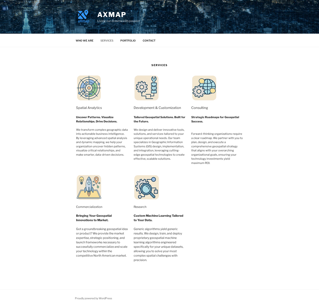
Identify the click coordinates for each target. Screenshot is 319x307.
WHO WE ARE (84, 40)
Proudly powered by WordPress (93, 298)
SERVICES (106, 40)
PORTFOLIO (128, 40)
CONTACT (149, 40)
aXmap (111, 15)
